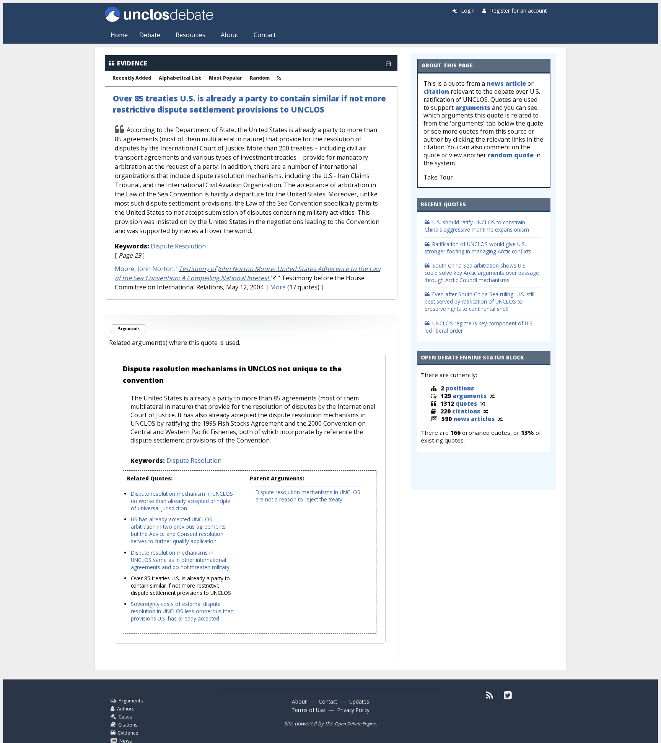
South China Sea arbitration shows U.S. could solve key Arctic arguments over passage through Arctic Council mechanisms (482, 273)
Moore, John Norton (144, 269)
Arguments (131, 328)
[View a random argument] (492, 396)
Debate (149, 35)
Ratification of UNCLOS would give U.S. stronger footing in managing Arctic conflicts (478, 247)
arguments (472, 107)
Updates (359, 701)
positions (460, 388)
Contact (265, 35)
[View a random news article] (500, 419)
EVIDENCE (132, 63)
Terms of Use (308, 710)
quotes (466, 403)
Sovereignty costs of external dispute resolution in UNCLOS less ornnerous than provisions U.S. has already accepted (182, 611)
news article (506, 83)
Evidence (128, 733)
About (229, 35)
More (278, 287)
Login (468, 10)
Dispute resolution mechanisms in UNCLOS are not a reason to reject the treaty (308, 495)
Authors (125, 708)
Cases (125, 717)
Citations (127, 725)
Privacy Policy (353, 710)
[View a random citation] (486, 411)
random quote (511, 155)
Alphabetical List (180, 78)
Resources (190, 35)
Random (260, 78)
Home (119, 35)
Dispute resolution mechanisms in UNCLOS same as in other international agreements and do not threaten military (180, 560)
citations (466, 411)
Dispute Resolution (178, 246)
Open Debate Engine (355, 724)
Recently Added (131, 78)
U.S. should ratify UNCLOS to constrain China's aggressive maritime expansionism (477, 226)
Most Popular (225, 78)
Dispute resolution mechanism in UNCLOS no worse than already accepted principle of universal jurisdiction (182, 501)
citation (436, 91)
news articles (474, 419)
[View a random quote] (483, 403)
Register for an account (518, 10)
